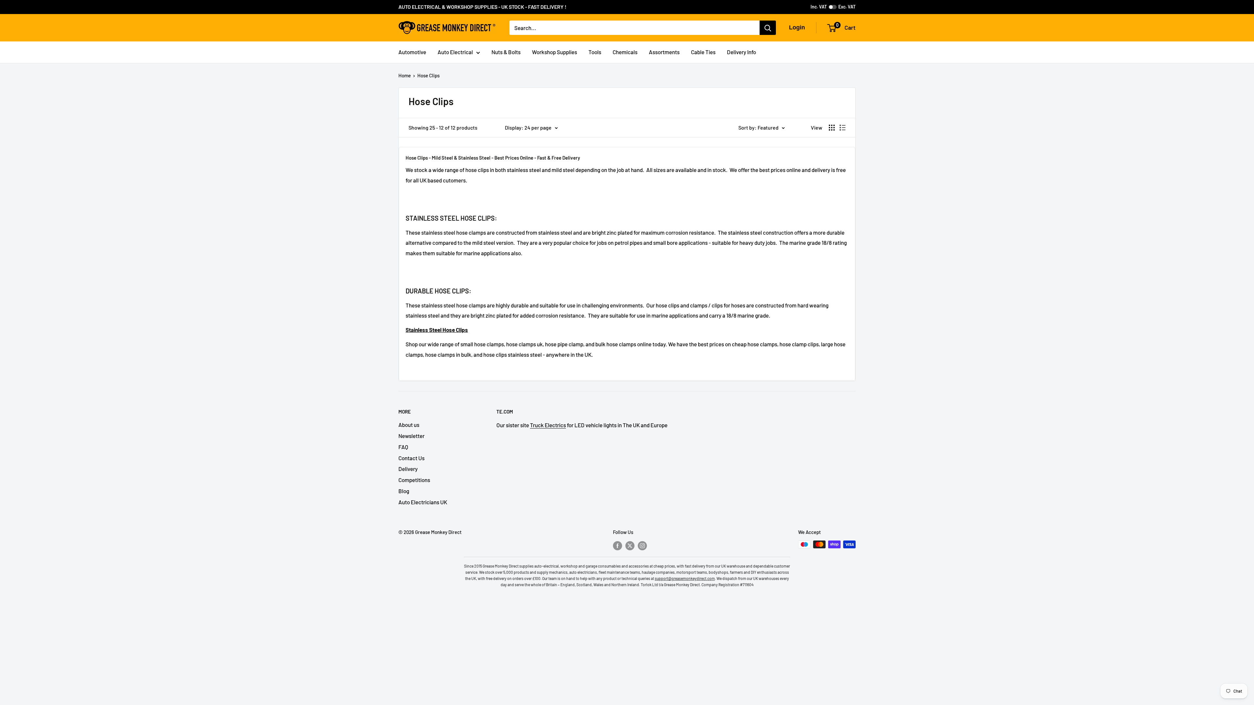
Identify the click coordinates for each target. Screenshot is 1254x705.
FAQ (403, 447)
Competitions (414, 480)
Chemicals (625, 52)
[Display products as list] (842, 128)
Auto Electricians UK (422, 502)
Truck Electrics (548, 425)
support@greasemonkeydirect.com (685, 578)
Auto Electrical (455, 52)
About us (408, 424)
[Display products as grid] (832, 128)
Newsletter (411, 435)
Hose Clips (428, 75)
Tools (594, 52)
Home (404, 75)
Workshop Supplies (554, 52)
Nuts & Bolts (506, 52)
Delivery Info (741, 52)
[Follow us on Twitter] (630, 545)
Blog (403, 491)
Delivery (408, 468)
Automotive (412, 52)
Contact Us (411, 458)
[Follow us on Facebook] (617, 545)
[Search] (768, 28)
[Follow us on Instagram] (642, 545)
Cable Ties (703, 52)
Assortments (664, 52)
